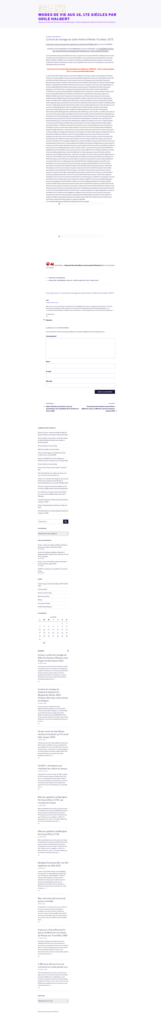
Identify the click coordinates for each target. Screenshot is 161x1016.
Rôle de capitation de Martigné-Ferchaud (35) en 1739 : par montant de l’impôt (52, 800)
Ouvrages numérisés (44, 603)
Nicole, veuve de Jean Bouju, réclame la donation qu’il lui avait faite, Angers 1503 (53, 734)
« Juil (44, 642)
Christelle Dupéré (43, 511)
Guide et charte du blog (50, 446)
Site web (49, 381)
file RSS (41, 650)
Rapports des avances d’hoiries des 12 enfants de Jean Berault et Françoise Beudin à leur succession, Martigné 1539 (53, 481)
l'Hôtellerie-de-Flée (81, 280)
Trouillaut (94, 280)
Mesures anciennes (43, 596)
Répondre (49, 320)
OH (59, 36)
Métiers (40, 600)
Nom (48, 362)
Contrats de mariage (57, 277)
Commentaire (51, 336)
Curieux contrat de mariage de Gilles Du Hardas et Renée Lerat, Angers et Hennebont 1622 (53, 440)
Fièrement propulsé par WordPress (48, 1011)
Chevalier (52, 280)
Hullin (69, 280)
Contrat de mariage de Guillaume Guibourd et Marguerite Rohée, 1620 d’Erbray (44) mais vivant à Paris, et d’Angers (53, 554)
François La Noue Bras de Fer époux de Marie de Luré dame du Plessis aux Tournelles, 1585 (52, 933)
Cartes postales (42, 589)
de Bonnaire (62, 280)
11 (44, 629)
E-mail (49, 371)
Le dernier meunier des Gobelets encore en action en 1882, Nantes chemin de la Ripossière (52, 494)
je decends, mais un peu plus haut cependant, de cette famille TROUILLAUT (72, 44)
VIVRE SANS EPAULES (45, 607)
